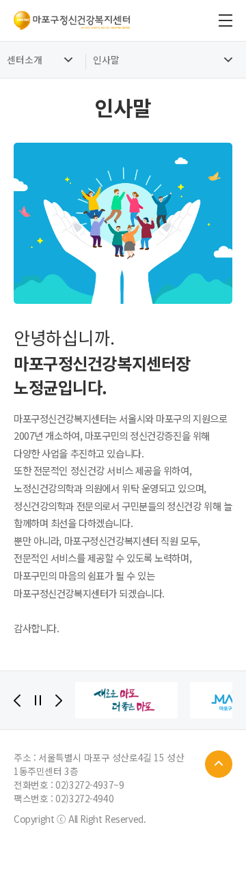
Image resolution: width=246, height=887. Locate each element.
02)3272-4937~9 (89, 784)
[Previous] (17, 700)
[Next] (58, 700)
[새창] (126, 700)
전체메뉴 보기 (225, 20)
